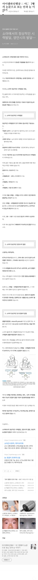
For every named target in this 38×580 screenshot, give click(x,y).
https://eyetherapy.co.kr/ (12, 454)
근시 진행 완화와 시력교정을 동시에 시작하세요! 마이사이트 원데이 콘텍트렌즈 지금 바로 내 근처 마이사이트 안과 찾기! (18, 447)
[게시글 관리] (10, 471)
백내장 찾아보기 (29, 11)
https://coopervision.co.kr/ (13, 440)
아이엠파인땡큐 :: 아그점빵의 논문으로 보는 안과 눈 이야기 (18, 4)
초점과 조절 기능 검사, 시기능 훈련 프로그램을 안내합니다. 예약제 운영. (18, 461)
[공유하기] (8, 471)
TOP (34, 578)
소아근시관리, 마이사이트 (14, 443)
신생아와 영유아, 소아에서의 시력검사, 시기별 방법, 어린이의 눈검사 (14, 484)
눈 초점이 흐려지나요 (12, 457)
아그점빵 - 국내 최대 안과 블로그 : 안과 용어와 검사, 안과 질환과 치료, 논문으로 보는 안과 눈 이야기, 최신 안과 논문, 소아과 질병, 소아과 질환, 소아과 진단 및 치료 (15, 553)
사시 (20, 479)
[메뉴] (34, 3)
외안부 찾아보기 (13, 11)
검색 (29, 3)
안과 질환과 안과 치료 (11, 479)
